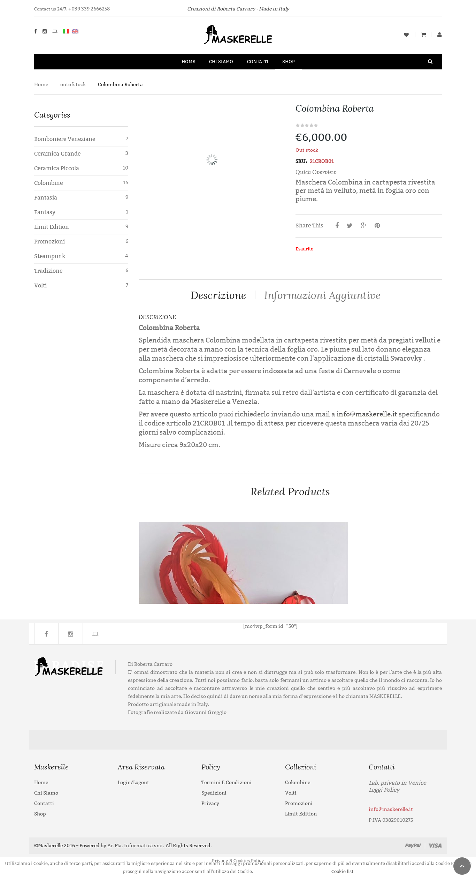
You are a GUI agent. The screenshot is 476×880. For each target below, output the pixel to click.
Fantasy (44, 212)
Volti (40, 285)
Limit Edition (51, 227)
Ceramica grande (57, 153)
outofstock (73, 85)
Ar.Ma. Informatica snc (134, 846)
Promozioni (49, 241)
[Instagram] (71, 633)
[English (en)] (75, 31)
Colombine (48, 183)
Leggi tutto (417, 532)
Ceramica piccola (56, 168)
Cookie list (342, 871)
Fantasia (45, 197)
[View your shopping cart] (423, 35)
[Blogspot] (95, 633)
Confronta (417, 591)
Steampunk (49, 256)
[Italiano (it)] (66, 31)
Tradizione (48, 271)
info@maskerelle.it (367, 414)
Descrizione (218, 295)
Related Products (290, 491)
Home (41, 85)
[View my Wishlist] (406, 35)
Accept (269, 871)
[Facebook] (46, 633)
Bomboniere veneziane (64, 139)
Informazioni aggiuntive (322, 295)
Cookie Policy (307, 871)
